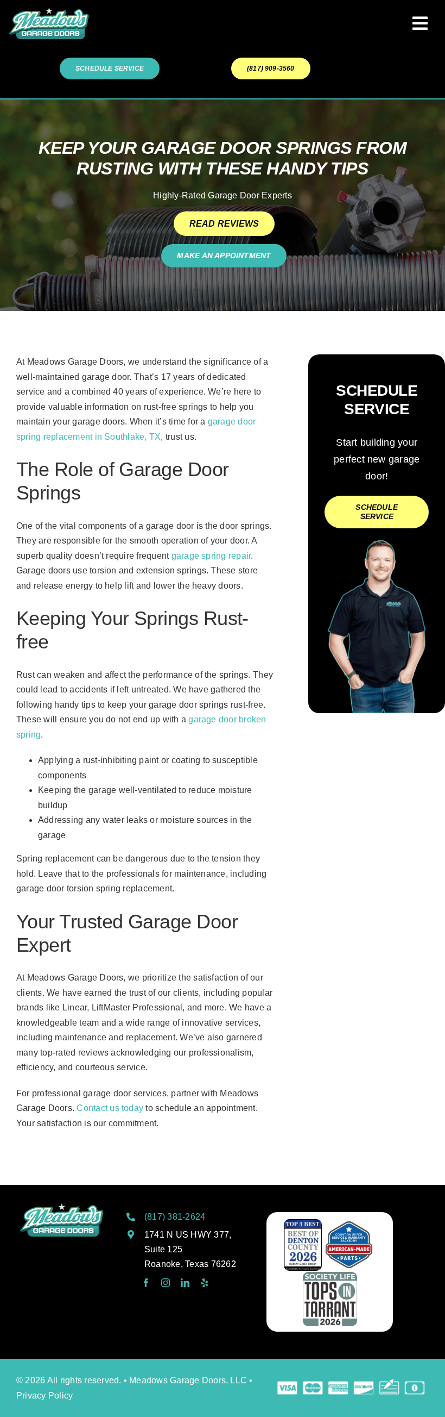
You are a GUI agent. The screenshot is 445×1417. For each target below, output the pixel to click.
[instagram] (165, 1282)
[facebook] (146, 1282)
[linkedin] (185, 1282)
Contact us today (110, 1108)
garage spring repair (211, 555)
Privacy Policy (44, 1395)
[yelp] (204, 1282)
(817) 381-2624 (174, 1216)
